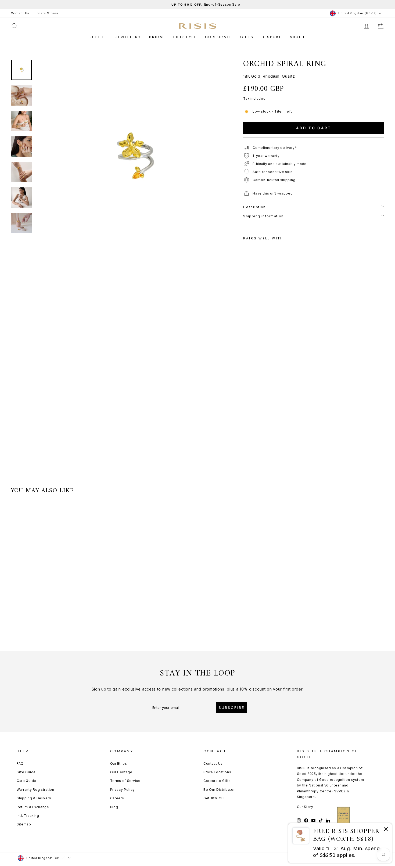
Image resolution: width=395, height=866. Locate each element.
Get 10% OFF (214, 798)
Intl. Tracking (28, 816)
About (297, 37)
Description (254, 207)
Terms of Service (125, 781)
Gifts (247, 37)
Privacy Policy (122, 790)
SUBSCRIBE (232, 707)
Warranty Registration (35, 790)
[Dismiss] (386, 830)
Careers (117, 798)
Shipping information (263, 216)
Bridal (157, 37)
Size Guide (26, 772)
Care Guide (26, 781)
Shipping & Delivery (34, 798)
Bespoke (272, 37)
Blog (114, 807)
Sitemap (24, 824)
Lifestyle (185, 37)
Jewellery (128, 37)
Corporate (218, 37)
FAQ (20, 763)
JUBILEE (98, 37)
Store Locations (217, 772)
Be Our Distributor (219, 790)
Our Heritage (121, 772)
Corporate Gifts (217, 781)
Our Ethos (118, 763)
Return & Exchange (33, 807)
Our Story (305, 807)
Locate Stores (46, 13)
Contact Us (20, 13)
